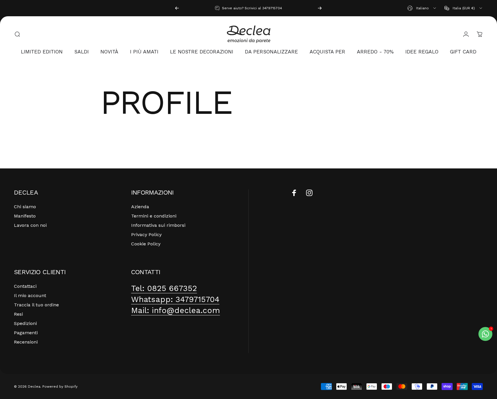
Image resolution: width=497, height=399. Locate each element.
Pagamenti (26, 332)
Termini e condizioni (153, 216)
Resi (18, 314)
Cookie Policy (145, 244)
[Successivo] (319, 8)
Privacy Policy (146, 234)
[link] (164, 288)
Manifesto (25, 216)
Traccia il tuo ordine (36, 305)
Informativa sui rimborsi (158, 225)
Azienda (140, 206)
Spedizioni (25, 323)
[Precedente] (177, 8)
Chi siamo (25, 206)
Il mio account (30, 295)
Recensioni (26, 342)
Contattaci (25, 286)
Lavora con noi (30, 225)
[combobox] (422, 8)
